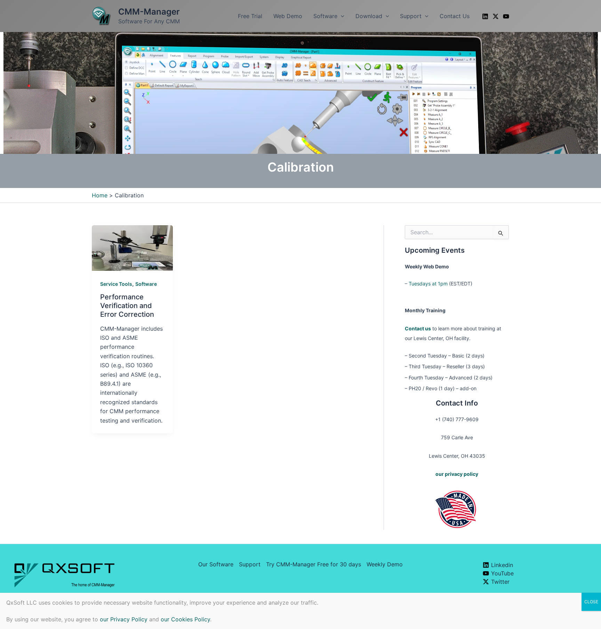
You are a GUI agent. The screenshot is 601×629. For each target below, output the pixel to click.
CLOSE (591, 601)
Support (250, 564)
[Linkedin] (485, 16)
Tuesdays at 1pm (428, 283)
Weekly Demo (385, 564)
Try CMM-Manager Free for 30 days (313, 564)
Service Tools (116, 284)
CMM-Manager (149, 12)
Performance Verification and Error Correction (127, 305)
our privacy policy (456, 474)
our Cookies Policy (185, 619)
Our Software (215, 564)
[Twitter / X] (495, 16)
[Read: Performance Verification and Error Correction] (132, 247)
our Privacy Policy (123, 619)
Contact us (418, 328)
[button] (340, 16)
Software (146, 284)
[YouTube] (506, 16)
